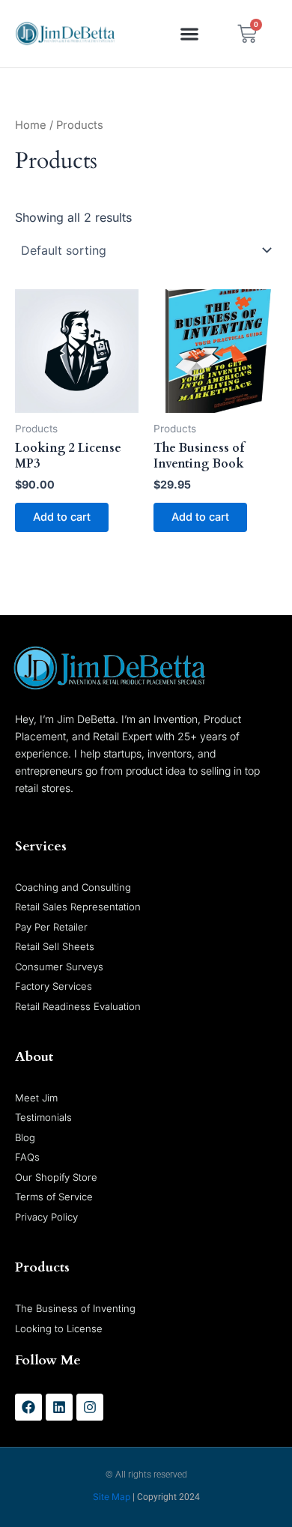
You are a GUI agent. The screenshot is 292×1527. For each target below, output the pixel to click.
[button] (189, 34)
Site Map (111, 1496)
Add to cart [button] (62, 517)
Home (30, 125)
